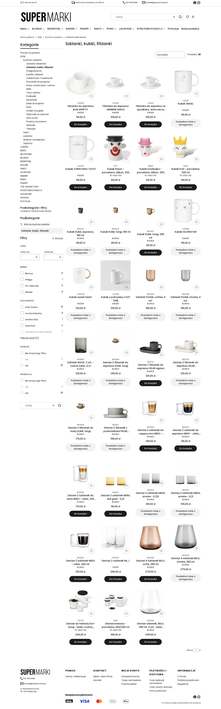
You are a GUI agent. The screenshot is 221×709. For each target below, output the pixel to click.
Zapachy (27, 143)
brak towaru (31, 307)
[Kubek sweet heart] (81, 276)
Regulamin (183, 683)
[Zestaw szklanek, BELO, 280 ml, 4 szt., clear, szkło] (151, 602)
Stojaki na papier (35, 110)
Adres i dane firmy (102, 676)
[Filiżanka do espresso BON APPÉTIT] (81, 83)
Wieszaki (30, 125)
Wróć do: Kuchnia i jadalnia (36, 224)
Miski (28, 88)
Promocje (25, 201)
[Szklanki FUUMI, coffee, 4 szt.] (151, 276)
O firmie (182, 676)
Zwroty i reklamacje (75, 676)
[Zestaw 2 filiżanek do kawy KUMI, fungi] (81, 406)
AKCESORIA (26, 154)
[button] (180, 16)
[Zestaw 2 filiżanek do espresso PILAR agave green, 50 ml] (151, 342)
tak (26, 359)
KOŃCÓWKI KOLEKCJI (31, 190)
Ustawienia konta (130, 676)
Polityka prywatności (188, 680)
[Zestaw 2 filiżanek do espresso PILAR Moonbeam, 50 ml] (186, 341)
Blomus (29, 273)
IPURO (23, 179)
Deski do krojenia (35, 103)
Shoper (196, 703)
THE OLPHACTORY (29, 186)
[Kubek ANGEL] (186, 82)
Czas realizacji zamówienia (156, 682)
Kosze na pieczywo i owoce (40, 85)
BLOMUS (24, 157)
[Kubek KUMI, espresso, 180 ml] (81, 211)
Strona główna (27, 37)
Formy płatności (157, 690)
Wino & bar (32, 117)
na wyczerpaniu (33, 313)
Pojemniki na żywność (37, 114)
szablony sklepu (170, 703)
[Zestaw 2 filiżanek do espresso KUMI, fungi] (116, 341)
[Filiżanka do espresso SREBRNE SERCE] (116, 83)
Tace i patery (33, 92)
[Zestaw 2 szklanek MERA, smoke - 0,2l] (186, 471)
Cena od (24, 251)
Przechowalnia (129, 683)
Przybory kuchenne (36, 121)
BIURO (23, 150)
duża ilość (30, 325)
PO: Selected (32, 285)
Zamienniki (26, 193)
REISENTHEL (25, 161)
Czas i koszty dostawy (160, 686)
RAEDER (24, 175)
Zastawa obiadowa (36, 63)
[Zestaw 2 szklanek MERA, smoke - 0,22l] (151, 471)
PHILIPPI (24, 183)
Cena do (48, 251)
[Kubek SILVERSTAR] (186, 210)
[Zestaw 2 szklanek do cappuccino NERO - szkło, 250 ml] (150, 407)
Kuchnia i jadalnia (53, 37)
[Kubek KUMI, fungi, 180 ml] (116, 210)
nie (26, 365)
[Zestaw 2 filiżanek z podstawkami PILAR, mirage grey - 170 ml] (116, 406)
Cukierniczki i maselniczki (39, 78)
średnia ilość (31, 319)
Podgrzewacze (33, 70)
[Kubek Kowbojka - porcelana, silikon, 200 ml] (151, 148)
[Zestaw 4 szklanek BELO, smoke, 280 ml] (186, 537)
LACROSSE (25, 172)
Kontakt (97, 680)
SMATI (23, 168)
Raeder (29, 292)
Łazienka (27, 136)
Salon (26, 132)
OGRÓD (24, 146)
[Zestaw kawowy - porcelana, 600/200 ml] (116, 602)
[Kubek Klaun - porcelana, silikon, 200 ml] (116, 147)
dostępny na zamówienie (38, 331)
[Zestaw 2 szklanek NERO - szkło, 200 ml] (80, 538)
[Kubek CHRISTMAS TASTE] (81, 147)
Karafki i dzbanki (34, 74)
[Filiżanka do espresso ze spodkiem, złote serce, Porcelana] (151, 83)
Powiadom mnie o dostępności (185, 123)
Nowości (24, 197)
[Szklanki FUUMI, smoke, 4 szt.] (186, 276)
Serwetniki (31, 99)
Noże (28, 107)
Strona (190, 650)
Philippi (28, 279)
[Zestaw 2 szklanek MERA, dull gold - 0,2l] (116, 473)
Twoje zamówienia (131, 680)
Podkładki (31, 96)
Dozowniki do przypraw (38, 81)
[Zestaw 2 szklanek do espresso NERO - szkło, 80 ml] (185, 407)
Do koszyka (80, 124)
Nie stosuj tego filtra (35, 353)
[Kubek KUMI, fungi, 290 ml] (151, 212)
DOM (40, 37)
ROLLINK (24, 164)
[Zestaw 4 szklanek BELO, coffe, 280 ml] (151, 538)
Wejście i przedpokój (34, 139)
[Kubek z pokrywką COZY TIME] (116, 276)
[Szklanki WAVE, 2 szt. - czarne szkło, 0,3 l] (81, 341)
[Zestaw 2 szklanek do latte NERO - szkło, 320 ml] (80, 473)
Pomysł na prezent (30, 52)
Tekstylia (30, 128)
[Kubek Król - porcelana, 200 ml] (186, 148)
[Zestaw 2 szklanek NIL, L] (116, 538)
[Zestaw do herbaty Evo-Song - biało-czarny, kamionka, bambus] (81, 602)
